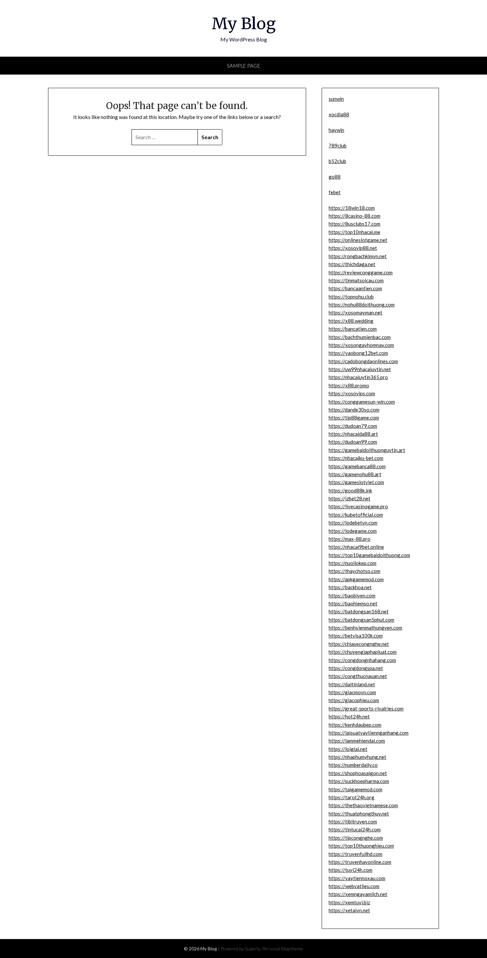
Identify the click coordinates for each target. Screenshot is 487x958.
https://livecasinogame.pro (358, 506)
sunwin (336, 99)
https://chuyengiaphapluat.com (363, 652)
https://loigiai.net (348, 749)
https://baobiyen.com (352, 595)
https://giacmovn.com (352, 692)
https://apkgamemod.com (356, 579)
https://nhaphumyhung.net (357, 757)
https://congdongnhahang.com (362, 660)
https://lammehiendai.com (357, 741)
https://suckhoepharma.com (359, 781)
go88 (335, 177)
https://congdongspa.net (356, 668)
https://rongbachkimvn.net (358, 256)
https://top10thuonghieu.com (361, 846)
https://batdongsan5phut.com (361, 620)
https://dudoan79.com (353, 426)
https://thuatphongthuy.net (359, 814)
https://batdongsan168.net (359, 611)
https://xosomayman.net (355, 312)
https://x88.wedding (351, 321)
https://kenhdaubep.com (355, 725)
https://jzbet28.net (349, 498)
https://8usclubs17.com (354, 224)
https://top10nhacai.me (354, 232)
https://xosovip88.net (353, 248)
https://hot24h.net (349, 716)
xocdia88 (339, 114)
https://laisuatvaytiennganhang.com (368, 733)
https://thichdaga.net (352, 264)
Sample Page (243, 66)
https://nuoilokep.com (352, 563)
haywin (336, 130)
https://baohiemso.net (353, 603)
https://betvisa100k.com (356, 636)
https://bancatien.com (353, 329)
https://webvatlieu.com (354, 886)
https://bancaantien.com (355, 288)
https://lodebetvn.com (353, 523)
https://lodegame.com (353, 531)
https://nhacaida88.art (353, 434)
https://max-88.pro (349, 539)
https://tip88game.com (354, 418)
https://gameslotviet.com (356, 482)
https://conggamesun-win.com (362, 402)
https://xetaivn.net (349, 910)
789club (338, 145)
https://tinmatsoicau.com (356, 280)
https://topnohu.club (351, 297)
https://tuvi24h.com (350, 870)
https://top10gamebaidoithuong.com (369, 555)
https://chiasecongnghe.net (359, 644)
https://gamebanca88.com (357, 466)
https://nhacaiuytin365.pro (358, 377)
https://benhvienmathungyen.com (365, 628)
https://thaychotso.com (354, 571)
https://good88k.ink (350, 490)
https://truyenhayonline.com (360, 862)
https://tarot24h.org (351, 797)
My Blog (244, 23)
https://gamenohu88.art (355, 474)
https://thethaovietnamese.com (363, 805)
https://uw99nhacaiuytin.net (360, 369)
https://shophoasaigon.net (358, 773)
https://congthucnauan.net (358, 676)
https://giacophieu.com (354, 700)
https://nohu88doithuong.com (362, 305)
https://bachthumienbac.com (360, 337)
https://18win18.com (352, 208)
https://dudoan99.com (353, 442)
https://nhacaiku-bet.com (356, 458)
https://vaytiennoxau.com (357, 878)
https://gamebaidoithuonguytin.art (367, 450)
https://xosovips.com (352, 393)
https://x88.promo (349, 385)
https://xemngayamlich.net (358, 894)
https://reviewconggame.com (361, 272)
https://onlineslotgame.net (358, 240)
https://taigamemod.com (355, 789)
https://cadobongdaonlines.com (363, 361)
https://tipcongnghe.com (356, 838)
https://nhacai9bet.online (356, 547)
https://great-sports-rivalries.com (366, 708)
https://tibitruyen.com (353, 821)
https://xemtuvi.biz (349, 902)
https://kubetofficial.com (356, 515)
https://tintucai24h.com (355, 829)
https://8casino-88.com (354, 216)
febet (335, 192)
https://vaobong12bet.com (358, 353)
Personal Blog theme (282, 948)
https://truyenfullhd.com (355, 854)
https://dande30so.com (354, 410)
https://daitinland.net (352, 684)
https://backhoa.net (350, 587)
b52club (337, 161)
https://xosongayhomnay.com (361, 345)
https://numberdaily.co (353, 765)
